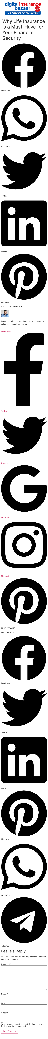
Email (4, 1003)
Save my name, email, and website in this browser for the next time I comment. (23, 1025)
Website (4, 1013)
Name (4, 994)
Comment (6, 964)
